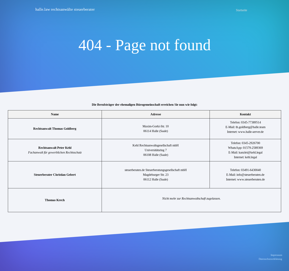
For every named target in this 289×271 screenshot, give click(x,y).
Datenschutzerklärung (270, 258)
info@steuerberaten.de (250, 174)
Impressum (276, 254)
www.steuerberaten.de (251, 179)
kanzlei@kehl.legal (250, 152)
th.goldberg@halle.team (250, 127)
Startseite (241, 10)
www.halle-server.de (251, 131)
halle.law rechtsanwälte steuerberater (65, 9)
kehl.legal (251, 157)
